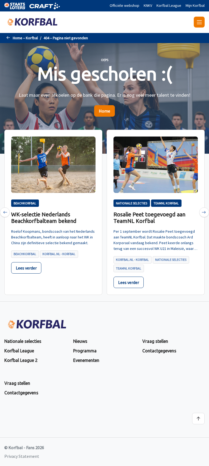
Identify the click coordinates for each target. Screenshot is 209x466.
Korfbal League (168, 5)
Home (104, 111)
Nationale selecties (22, 341)
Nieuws (80, 341)
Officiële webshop (124, 5)
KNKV (148, 5)
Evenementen (86, 360)
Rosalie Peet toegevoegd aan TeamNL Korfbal (149, 217)
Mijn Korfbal (195, 5)
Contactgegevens (159, 350)
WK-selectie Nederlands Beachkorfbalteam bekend (43, 217)
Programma (85, 350)
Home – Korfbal (25, 37)
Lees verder (26, 268)
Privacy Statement (21, 456)
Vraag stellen (155, 341)
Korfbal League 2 (21, 360)
